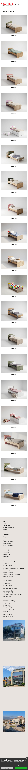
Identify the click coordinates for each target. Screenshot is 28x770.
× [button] (26, 758)
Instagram (5, 554)
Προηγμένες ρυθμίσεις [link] (14, 765)
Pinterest (5, 556)
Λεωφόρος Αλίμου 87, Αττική (10, 588)
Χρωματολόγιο (6, 525)
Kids (4, 521)
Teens (4, 523)
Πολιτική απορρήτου (8, 543)
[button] (25, 4)
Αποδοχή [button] (20, 768)
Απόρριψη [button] (7, 768)
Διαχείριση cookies (7, 545)
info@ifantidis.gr (8, 565)
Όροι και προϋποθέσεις (8, 541)
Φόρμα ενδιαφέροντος (8, 527)
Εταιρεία (5, 537)
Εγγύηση (5, 529)
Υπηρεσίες (5, 539)
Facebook (5, 552)
